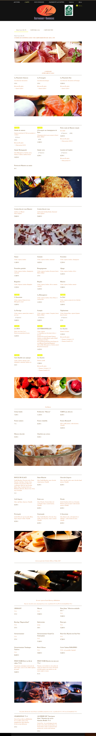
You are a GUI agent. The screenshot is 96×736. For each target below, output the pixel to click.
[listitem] (18, 88)
